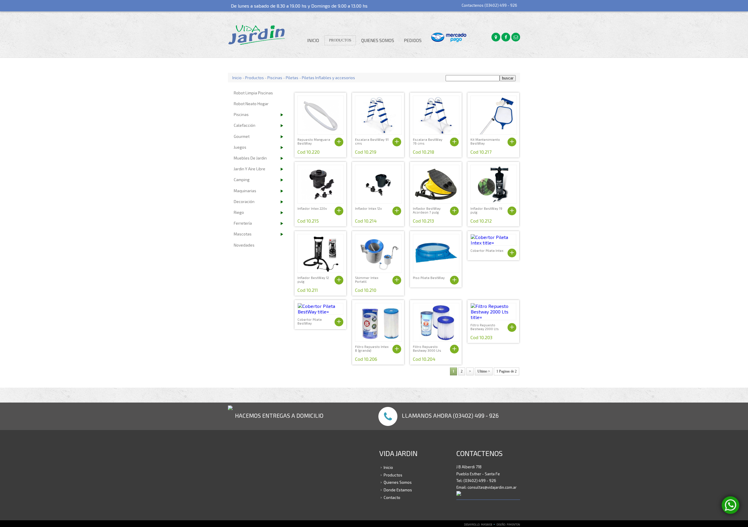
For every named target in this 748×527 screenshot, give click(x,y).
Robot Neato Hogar (251, 103)
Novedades (244, 244)
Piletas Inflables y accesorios (328, 77)
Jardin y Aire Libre (249, 168)
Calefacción (244, 125)
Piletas (292, 77)
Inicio (313, 40)
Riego (239, 212)
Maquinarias (245, 190)
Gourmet (242, 136)
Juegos (240, 147)
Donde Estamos (398, 489)
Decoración (244, 201)
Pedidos (413, 40)
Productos (340, 40)
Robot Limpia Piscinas (253, 92)
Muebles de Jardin (250, 157)
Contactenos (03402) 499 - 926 (489, 5)
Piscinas (274, 77)
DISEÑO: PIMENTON (508, 524)
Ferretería (243, 223)
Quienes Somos (377, 40)
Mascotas (243, 233)
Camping (242, 179)
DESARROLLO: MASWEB (478, 524)
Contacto (392, 497)
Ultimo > (483, 371)
